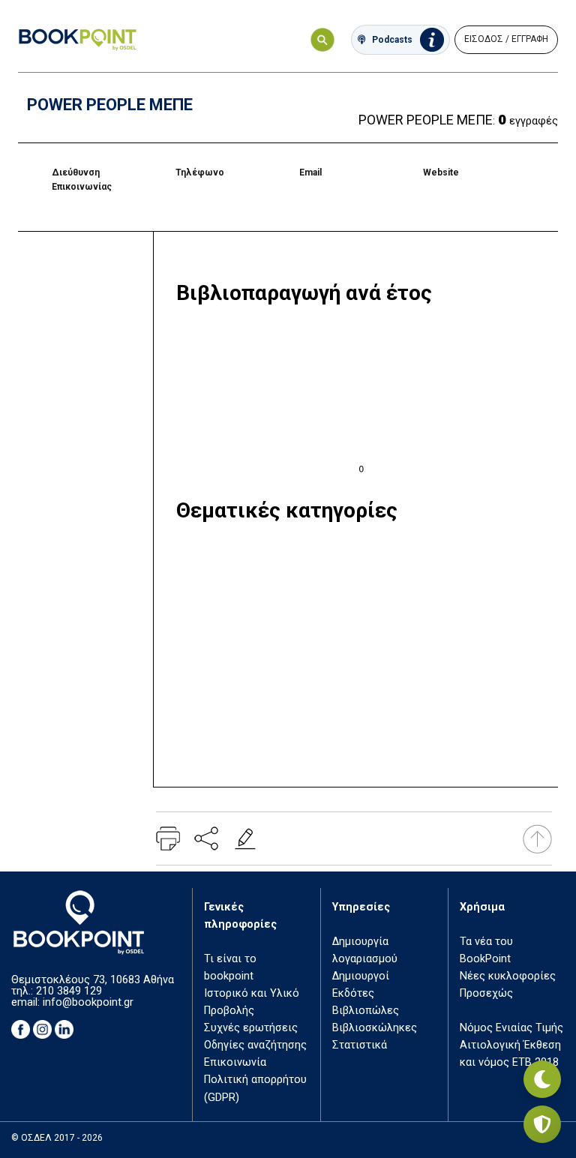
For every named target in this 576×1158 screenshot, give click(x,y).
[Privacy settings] (542, 1124)
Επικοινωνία (235, 1062)
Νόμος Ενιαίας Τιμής (511, 1028)
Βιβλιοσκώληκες (374, 1028)
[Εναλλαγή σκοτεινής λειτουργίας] (542, 1079)
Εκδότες (353, 993)
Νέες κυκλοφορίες (508, 976)
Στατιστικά (359, 1045)
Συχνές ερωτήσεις (251, 1028)
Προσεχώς (486, 993)
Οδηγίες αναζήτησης (255, 1045)
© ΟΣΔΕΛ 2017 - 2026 (57, 1137)
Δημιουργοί (360, 976)
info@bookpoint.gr (88, 1002)
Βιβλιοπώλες (365, 1010)
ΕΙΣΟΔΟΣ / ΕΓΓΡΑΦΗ (506, 39)
